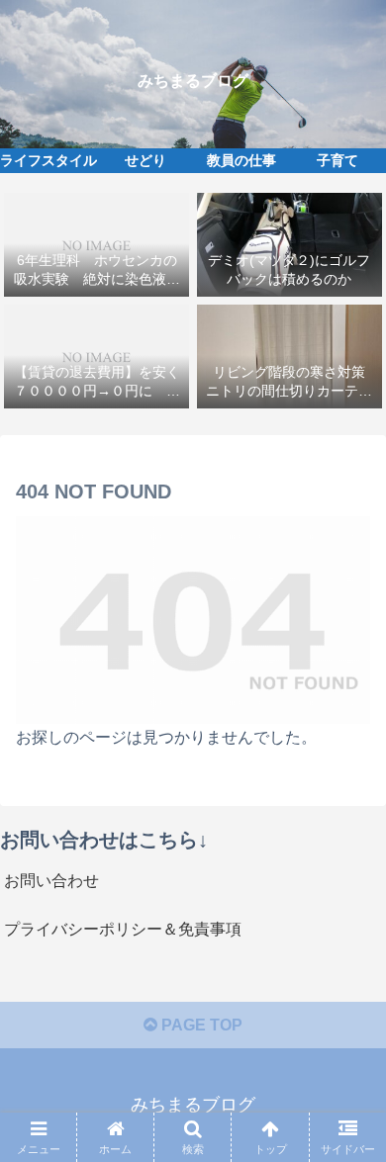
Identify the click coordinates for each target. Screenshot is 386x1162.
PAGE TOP (199, 1025)
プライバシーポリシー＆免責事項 (122, 929)
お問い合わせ (51, 880)
